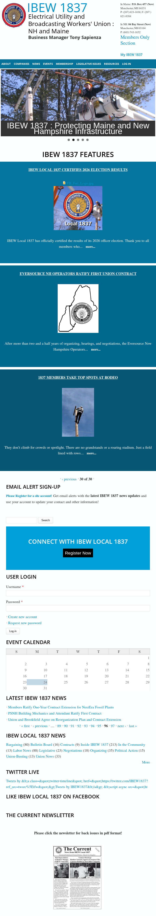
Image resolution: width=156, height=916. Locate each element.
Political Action (126, 750)
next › (122, 725)
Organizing (98, 750)
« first (25, 725)
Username (15, 586)
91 (72, 725)
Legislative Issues (88, 64)
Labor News (22, 750)
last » (133, 725)
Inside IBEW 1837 (94, 744)
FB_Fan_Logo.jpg (80, 183)
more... (90, 246)
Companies (21, 64)
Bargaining (14, 744)
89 (59, 725)
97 (113, 725)
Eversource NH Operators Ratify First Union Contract (78, 273)
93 (86, 725)
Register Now (78, 553)
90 (66, 725)
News (36, 64)
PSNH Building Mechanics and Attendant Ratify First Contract (54, 713)
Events (48, 64)
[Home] (14, 22)
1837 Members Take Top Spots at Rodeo (78, 377)
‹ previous (69, 478)
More (146, 762)
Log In (126, 64)
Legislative (47, 750)
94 (92, 725)
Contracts (67, 744)
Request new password (24, 622)
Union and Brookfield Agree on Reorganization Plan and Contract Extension (64, 719)
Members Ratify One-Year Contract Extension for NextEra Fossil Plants (61, 707)
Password (14, 601)
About (6, 64)
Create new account (22, 616)
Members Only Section (135, 40)
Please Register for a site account (28, 495)
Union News (45, 756)
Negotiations (72, 750)
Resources (111, 64)
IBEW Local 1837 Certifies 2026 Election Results (78, 169)
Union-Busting (17, 756)
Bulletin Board (41, 744)
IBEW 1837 (57, 7)
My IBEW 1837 (131, 54)
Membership (64, 64)
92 (79, 725)
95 (99, 725)
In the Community (131, 744)
